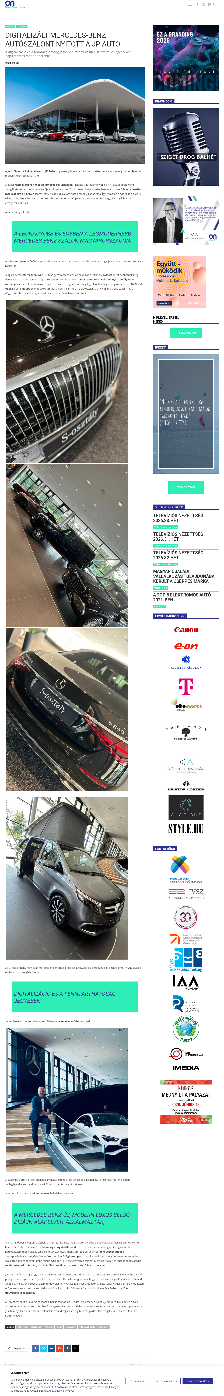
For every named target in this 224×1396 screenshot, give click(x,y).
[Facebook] (197, 4)
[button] (217, 4)
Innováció (10, 26)
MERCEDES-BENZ (87, 1326)
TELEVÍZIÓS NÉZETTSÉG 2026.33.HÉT (178, 518)
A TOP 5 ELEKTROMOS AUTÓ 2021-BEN (182, 597)
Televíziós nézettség (165, 527)
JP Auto (49, 1326)
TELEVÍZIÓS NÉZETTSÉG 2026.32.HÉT (178, 555)
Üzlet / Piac (21, 26)
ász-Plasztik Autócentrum (30, 1326)
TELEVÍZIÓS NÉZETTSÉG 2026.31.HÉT (178, 537)
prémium (103, 1326)
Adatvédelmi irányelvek (61, 1390)
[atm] (179, 307)
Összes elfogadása (197, 1381)
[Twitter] (209, 4)
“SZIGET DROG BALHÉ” (187, 156)
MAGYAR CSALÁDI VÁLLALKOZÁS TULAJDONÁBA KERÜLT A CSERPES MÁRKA (184, 576)
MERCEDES (71, 1326)
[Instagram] (203, 4)
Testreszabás (137, 1381)
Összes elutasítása (166, 1381)
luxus (59, 1326)
